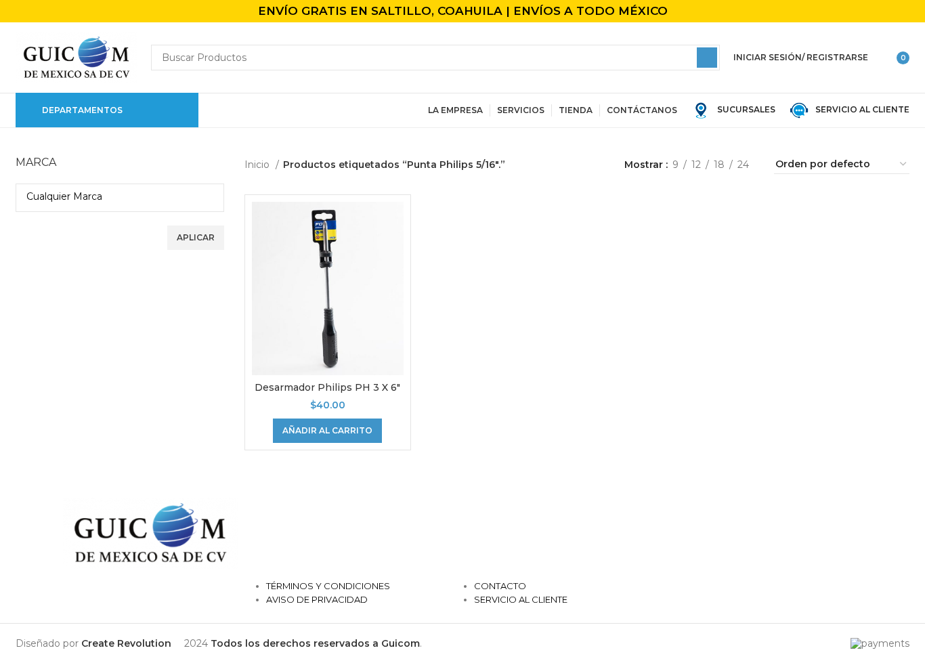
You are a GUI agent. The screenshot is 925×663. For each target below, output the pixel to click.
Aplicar (196, 237)
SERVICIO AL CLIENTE (859, 109)
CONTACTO (500, 585)
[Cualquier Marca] (114, 196)
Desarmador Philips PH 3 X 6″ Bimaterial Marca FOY (327, 394)
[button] (327, 431)
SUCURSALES (745, 109)
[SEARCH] (707, 57)
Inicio (258, 164)
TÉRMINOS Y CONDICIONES (328, 585)
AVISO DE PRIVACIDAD (317, 599)
